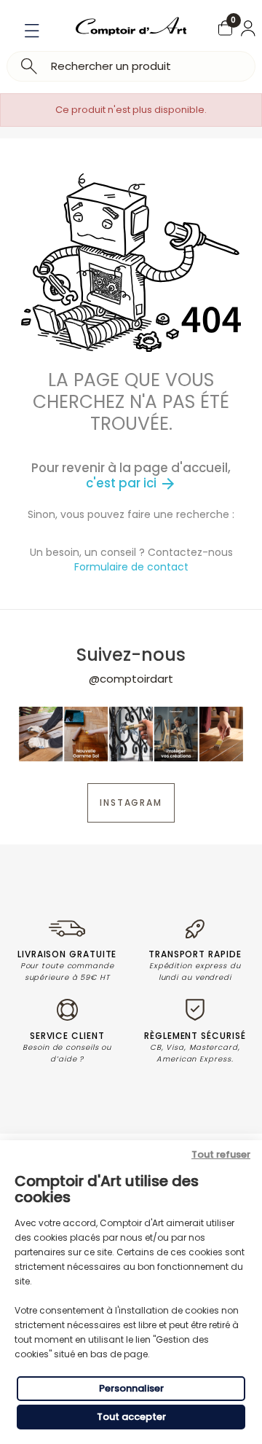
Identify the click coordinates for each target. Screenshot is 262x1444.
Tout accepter (131, 1417)
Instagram (131, 802)
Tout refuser (220, 1154)
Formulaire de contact (131, 567)
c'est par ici (131, 483)
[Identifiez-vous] (248, 28)
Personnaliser (131, 1388)
